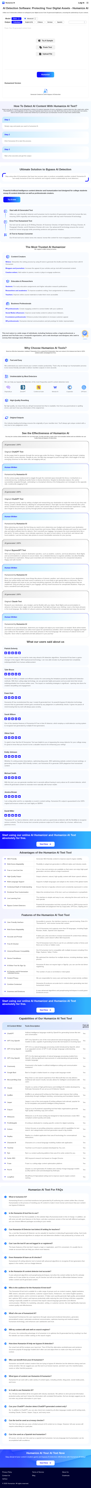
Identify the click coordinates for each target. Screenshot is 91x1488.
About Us (65, 1472)
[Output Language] (84, 22)
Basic (15, 18)
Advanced (30, 18)
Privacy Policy (7, 1472)
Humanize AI (10, 3)
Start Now (44, 844)
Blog (33, 1475)
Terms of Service (38, 1472)
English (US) (29, 22)
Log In (81, 3)
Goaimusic (66, 1475)
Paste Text (47, 47)
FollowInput (16, 22)
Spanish (59, 22)
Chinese (40, 22)
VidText (4, 1479)
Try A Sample (47, 41)
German (49, 22)
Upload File (47, 54)
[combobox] (77, 22)
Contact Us (6, 1475)
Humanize (45, 75)
